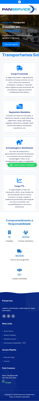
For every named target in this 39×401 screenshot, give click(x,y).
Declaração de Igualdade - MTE (15, 343)
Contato (7, 361)
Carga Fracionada (19, 73)
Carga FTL (19, 186)
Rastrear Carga (9, 357)
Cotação (8, 382)
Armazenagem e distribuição (19, 147)
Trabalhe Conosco (10, 339)
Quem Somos (8, 331)
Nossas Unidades (10, 335)
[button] (22, 165)
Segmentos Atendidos (19, 112)
